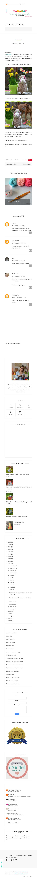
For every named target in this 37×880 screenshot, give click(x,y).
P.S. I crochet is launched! (14, 819)
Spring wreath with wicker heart (15, 658)
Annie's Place (12, 794)
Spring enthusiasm (13, 201)
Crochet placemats (11, 633)
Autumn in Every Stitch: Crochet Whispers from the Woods (20, 488)
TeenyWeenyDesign (14, 808)
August (12, 575)
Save (31, 159)
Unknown (15, 241)
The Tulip (12, 589)
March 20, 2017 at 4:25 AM (19, 297)
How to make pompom (12, 680)
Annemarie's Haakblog (14, 790)
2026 (9, 542)
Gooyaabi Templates (20, 874)
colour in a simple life (14, 818)
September (13, 573)
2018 (9, 561)
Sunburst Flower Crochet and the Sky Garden (19, 796)
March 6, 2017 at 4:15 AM (18, 225)
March (11, 587)
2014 (9, 616)
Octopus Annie (10, 642)
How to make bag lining (12, 671)
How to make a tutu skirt (13, 677)
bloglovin (19, 414)
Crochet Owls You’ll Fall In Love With (16, 516)
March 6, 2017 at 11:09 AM (19, 243)
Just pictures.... (12, 810)
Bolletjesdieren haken (13, 791)
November (12, 568)
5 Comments (8, 159)
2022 (9, 551)
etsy (29, 407)
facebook (11, 407)
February (12, 606)
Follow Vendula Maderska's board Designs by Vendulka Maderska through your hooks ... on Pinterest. (18, 838)
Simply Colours (12, 804)
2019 (9, 558)
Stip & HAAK (11, 799)
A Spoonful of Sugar (13, 823)
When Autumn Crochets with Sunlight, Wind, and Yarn (19, 503)
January (12, 609)
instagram (19, 407)
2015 (9, 613)
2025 (9, 544)
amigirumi (18, 39)
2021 (9, 554)
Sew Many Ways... (13, 813)
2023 (9, 549)
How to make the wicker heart (14, 664)
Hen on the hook (19, 522)
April (11, 584)
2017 (9, 563)
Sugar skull (9, 636)
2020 (9, 556)
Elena (14, 223)
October (12, 570)
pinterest (11, 414)
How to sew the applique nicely (14, 668)
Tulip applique (10, 649)
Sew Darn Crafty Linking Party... (16, 815)
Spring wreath (13, 601)
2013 (9, 618)
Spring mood (12, 604)
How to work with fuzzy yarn (14, 652)
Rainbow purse (10, 674)
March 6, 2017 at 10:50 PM (18, 276)
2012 (9, 620)
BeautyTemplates (21, 872)
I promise (8, 54)
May (11, 582)
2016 (9, 611)
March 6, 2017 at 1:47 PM (18, 260)
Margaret (15, 273)
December (12, 566)
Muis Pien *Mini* (12, 800)
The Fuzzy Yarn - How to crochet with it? (20, 598)
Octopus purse (10, 639)
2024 (9, 547)
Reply (30, 232)
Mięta (14, 258)
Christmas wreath (11, 655)
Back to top (27, 876)
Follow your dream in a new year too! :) (17, 474)
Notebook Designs (13, 805)
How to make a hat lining (12, 684)
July (11, 577)
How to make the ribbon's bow (14, 661)
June (11, 580)
